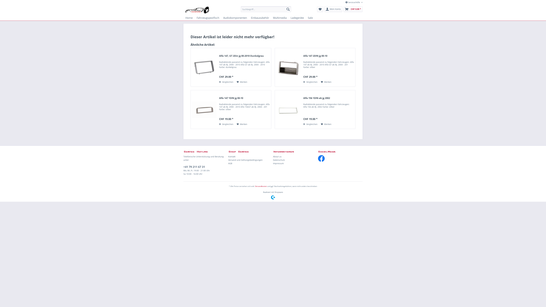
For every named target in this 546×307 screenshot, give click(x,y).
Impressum (278, 163)
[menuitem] (266, 9)
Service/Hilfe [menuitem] (354, 2)
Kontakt (231, 156)
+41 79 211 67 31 (194, 167)
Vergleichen (227, 82)
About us (277, 156)
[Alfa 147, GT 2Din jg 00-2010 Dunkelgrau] (204, 67)
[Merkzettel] (320, 9)
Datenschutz (279, 160)
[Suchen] (288, 9)
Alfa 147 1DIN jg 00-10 (231, 98)
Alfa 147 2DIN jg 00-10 (315, 55)
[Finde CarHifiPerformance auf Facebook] (340, 158)
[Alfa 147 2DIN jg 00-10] (288, 67)
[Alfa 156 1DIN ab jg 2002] (288, 109)
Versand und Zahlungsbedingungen (245, 160)
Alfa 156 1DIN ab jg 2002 (316, 98)
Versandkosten (261, 186)
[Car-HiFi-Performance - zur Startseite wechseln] (197, 10)
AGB (230, 163)
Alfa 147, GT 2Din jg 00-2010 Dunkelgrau (241, 55)
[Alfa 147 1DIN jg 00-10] (204, 109)
